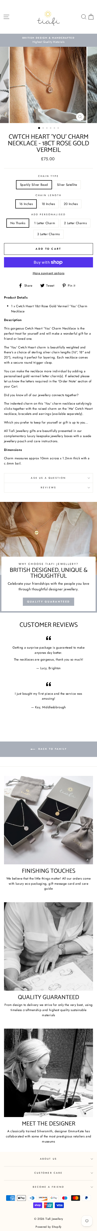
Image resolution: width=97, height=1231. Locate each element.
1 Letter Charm (44, 223)
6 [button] (58, 128)
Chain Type (48, 176)
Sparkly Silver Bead (34, 184)
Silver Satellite (67, 184)
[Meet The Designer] (48, 1073)
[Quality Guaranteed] (48, 946)
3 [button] (47, 128)
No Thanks (17, 223)
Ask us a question (48, 478)
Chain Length (49, 195)
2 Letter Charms (75, 223)
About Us (48, 1159)
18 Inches (48, 203)
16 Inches (26, 203)
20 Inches (71, 203)
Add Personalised (48, 214)
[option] (48, 85)
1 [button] (39, 128)
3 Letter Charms (48, 234)
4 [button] (51, 128)
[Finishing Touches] (48, 820)
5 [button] (55, 128)
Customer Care (48, 1173)
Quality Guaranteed (48, 601)
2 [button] (43, 128)
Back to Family (52, 749)
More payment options (49, 273)
